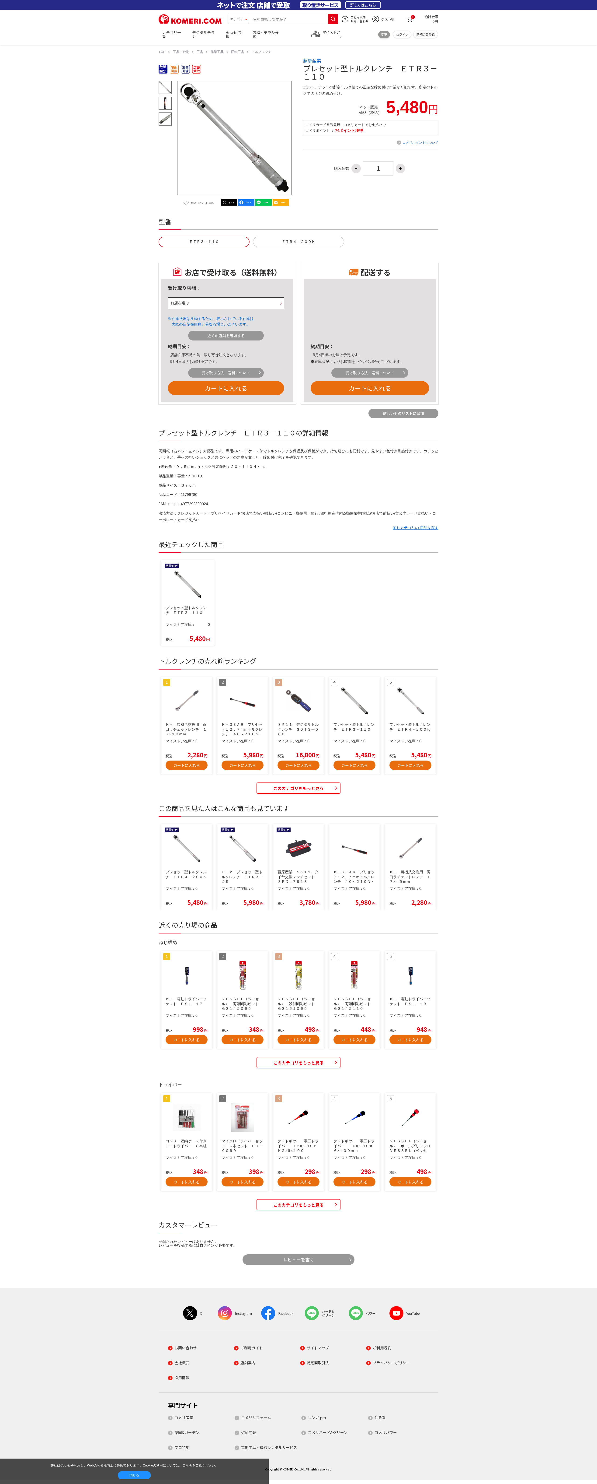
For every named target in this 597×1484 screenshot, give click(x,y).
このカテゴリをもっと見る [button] (298, 788)
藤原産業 (312, 60)
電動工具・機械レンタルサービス (269, 1447)
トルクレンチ (261, 52)
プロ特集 (181, 1447)
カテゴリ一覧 (171, 34)
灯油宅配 (248, 1432)
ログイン (402, 34)
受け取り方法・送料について (226, 372)
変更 (384, 34)
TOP (162, 52)
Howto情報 (233, 34)
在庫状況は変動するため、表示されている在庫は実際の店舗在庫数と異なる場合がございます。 (213, 321)
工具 (200, 52)
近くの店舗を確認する (226, 335)
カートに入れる (226, 388)
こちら (187, 1465)
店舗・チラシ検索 (266, 34)
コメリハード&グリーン (327, 1432)
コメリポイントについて (420, 142)
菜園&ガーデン (186, 1432)
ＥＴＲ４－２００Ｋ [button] (298, 242)
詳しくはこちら (363, 5)
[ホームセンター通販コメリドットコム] (190, 22)
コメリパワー (386, 1432)
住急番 (380, 1417)
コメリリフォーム (256, 1417)
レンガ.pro (317, 1417)
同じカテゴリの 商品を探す (415, 528)
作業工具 (217, 52)
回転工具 (237, 52)
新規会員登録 (426, 34)
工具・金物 (181, 52)
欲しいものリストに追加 (403, 413)
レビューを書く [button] (298, 1259)
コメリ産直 (183, 1417)
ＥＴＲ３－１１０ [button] (204, 242)
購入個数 (341, 168)
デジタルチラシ (203, 34)
